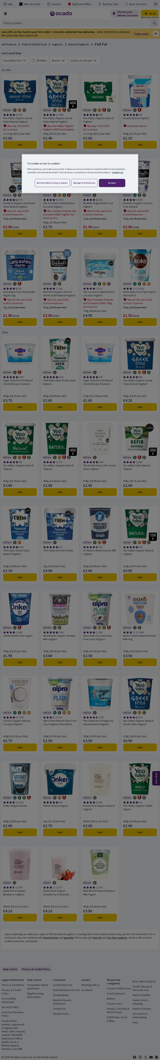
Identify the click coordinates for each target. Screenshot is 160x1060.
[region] (80, 174)
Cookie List (117, 172)
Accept (112, 182)
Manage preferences (84, 182)
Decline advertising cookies (52, 182)
